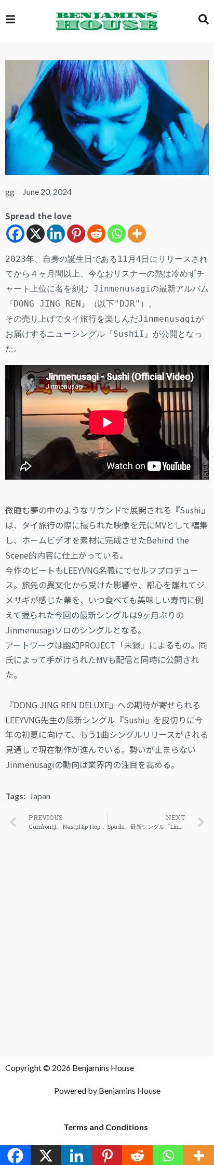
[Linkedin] (56, 233)
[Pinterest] (76, 233)
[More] (137, 233)
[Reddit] (96, 233)
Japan (40, 796)
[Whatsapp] (117, 233)
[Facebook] (15, 233)
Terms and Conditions (105, 1127)
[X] (35, 233)
